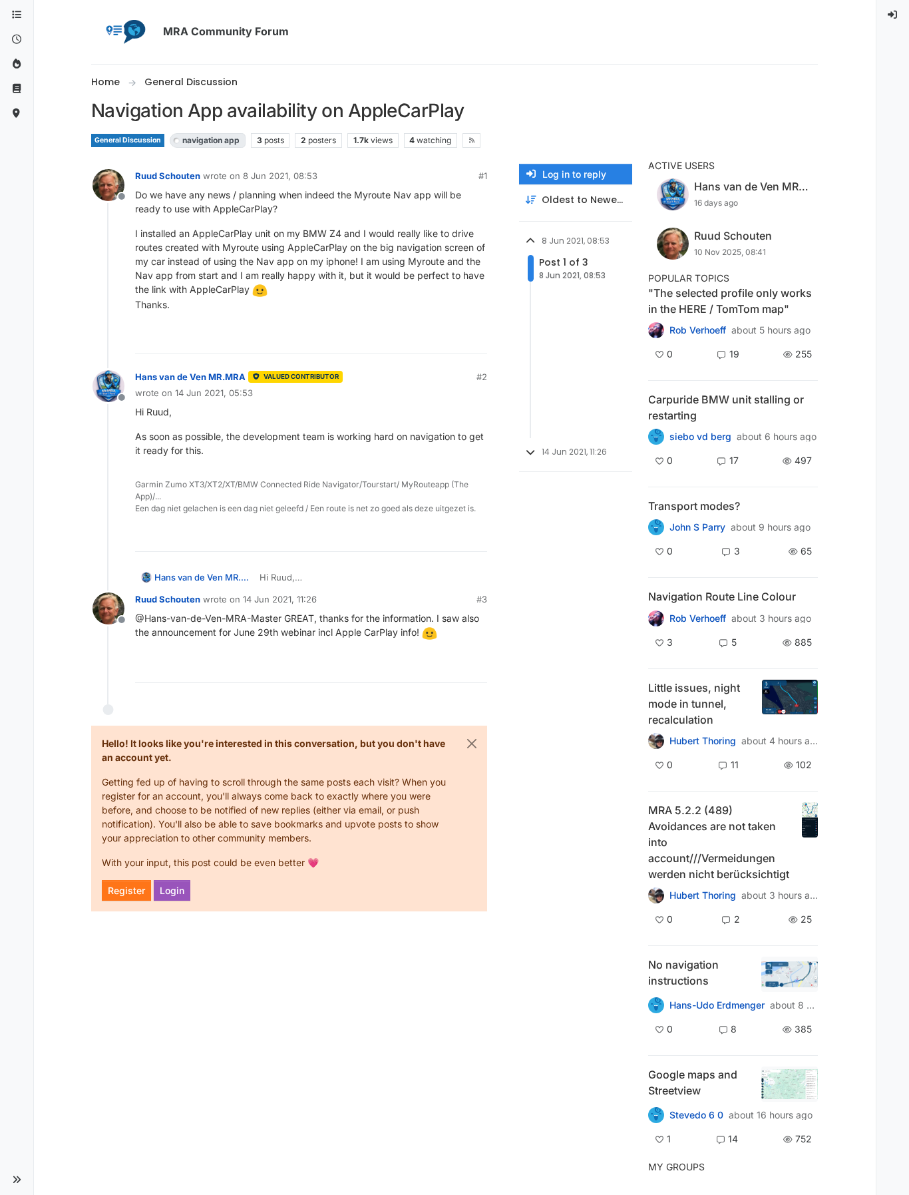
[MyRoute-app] (16, 113)
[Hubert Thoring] (656, 895)
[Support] (16, 89)
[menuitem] (893, 15)
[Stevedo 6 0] (656, 527)
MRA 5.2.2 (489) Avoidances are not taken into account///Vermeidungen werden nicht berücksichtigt (718, 842)
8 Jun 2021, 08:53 (280, 175)
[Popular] (16, 64)
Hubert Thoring (702, 741)
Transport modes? (694, 506)
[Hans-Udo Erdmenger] (656, 1005)
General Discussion (127, 140)
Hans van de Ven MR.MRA (190, 376)
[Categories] (16, 15)
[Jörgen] (656, 741)
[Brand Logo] (124, 32)
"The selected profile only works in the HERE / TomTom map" (730, 301)
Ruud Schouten (167, 175)
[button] (16, 1180)
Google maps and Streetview (692, 1082)
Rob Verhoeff (697, 330)
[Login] (893, 15)
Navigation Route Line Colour (722, 596)
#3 (481, 599)
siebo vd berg (700, 436)
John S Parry (697, 527)
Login (172, 890)
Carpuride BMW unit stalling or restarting (726, 407)
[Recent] (16, 39)
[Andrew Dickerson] (656, 618)
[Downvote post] (476, 338)
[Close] (471, 744)
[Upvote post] (429, 338)
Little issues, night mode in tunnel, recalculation (694, 703)
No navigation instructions (683, 972)
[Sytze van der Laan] (656, 437)
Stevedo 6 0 (696, 1115)
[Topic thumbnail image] (790, 704)
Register (126, 890)
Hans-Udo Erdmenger (717, 1005)
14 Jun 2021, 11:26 (280, 599)
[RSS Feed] (471, 140)
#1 (482, 175)
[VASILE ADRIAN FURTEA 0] (656, 330)
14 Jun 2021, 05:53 (214, 392)
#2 (481, 376)
